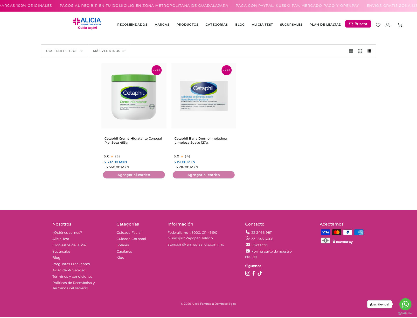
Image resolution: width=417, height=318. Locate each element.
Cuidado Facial (129, 232)
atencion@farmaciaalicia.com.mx (195, 244)
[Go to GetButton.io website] (405, 313)
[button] (187, 25)
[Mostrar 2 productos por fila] (351, 51)
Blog (56, 257)
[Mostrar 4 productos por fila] (370, 51)
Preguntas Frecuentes (71, 264)
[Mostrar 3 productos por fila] (359, 51)
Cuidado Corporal (131, 239)
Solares (123, 245)
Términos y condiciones (72, 276)
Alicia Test (60, 239)
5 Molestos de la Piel (69, 245)
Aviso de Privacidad (68, 270)
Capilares (124, 251)
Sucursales (61, 251)
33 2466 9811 (261, 232)
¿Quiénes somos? (67, 232)
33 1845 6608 (262, 239)
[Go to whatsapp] (405, 304)
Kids (120, 257)
